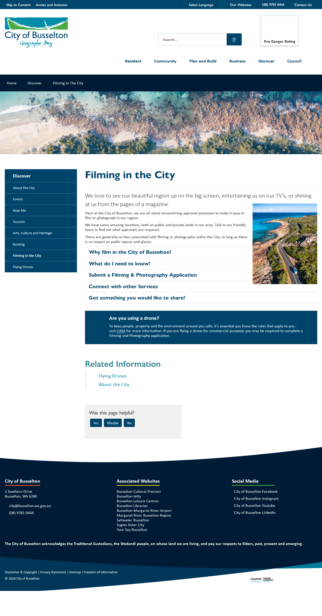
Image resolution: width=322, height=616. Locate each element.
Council (294, 61)
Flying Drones (113, 375)
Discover (266, 61)
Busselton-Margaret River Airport (144, 510)
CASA (121, 330)
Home (12, 83)
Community (165, 61)
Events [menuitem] (18, 199)
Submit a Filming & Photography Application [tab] (143, 275)
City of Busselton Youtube (254, 505)
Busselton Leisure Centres (138, 501)
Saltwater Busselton (133, 520)
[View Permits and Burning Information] (279, 28)
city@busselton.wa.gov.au (30, 505)
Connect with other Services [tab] (123, 286)
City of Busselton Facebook (255, 491)
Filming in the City (68, 83)
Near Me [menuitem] (19, 210)
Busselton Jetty (129, 496)
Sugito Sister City (130, 524)
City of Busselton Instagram (256, 498)
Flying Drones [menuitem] (23, 266)
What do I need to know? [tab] (119, 263)
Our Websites (241, 4)
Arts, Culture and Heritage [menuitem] (32, 232)
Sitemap (75, 572)
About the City (114, 384)
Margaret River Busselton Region (144, 515)
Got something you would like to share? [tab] (137, 297)
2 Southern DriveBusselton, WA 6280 (21, 494)
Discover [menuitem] (22, 175)
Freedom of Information (100, 572)
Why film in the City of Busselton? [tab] (130, 252)
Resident (133, 61)
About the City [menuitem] (24, 187)
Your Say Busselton (132, 529)
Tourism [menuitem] (19, 221)
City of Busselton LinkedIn (254, 512)
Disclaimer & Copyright (21, 572)
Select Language (201, 4)
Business (237, 61)
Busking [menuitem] (19, 244)
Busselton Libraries (132, 505)
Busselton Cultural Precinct (139, 491)
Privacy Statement (53, 572)
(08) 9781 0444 (21, 512)
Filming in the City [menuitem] (27, 255)
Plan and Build (203, 61)
